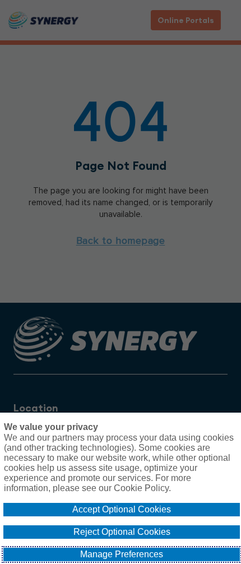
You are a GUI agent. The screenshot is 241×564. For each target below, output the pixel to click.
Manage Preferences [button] (121, 554)
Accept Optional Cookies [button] (121, 509)
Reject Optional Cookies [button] (121, 532)
